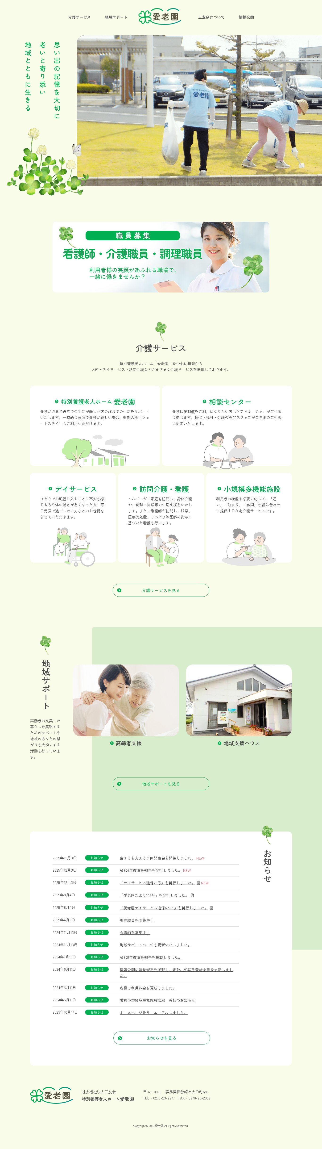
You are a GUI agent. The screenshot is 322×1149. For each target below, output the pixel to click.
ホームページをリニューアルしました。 (154, 1012)
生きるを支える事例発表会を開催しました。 (157, 858)
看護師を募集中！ (135, 932)
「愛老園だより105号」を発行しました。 (154, 895)
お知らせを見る (162, 1038)
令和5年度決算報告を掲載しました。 (151, 957)
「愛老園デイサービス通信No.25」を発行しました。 (164, 908)
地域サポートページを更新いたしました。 (155, 945)
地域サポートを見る (161, 784)
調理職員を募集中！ (137, 920)
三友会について (211, 17)
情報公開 (246, 17)
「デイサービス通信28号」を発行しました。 (157, 883)
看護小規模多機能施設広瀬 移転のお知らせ (157, 1000)
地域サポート (116, 17)
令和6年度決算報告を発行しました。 (151, 870)
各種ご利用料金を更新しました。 (148, 988)
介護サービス (79, 17)
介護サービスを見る (161, 590)
